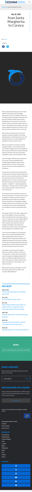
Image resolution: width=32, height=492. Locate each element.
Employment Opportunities (9, 421)
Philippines (5, 448)
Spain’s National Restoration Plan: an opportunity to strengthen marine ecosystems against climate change (14, 307)
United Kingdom (6, 439)
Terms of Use (5, 428)
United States (5, 437)
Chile (3, 441)
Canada (4, 443)
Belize (3, 445)
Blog (6, 7)
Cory (5, 39)
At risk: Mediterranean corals (11, 299)
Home (3, 7)
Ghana (3, 457)
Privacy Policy (6, 426)
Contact (4, 423)
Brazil (3, 450)
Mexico (4, 454)
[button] (3, 46)
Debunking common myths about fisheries (15, 330)
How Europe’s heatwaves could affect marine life (16, 350)
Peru (3, 452)
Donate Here (16, 400)
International (5, 434)
